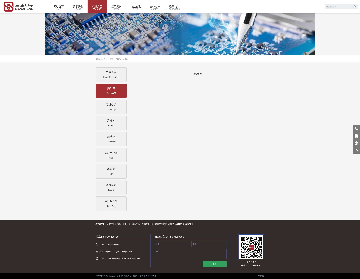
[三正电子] (24, 6)
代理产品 (97, 7)
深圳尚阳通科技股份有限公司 (181, 223)
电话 (194, 244)
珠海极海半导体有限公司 (143, 223)
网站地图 (261, 276)
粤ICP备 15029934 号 (147, 276)
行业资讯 (136, 7)
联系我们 (174, 7)
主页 (111, 59)
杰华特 (125, 59)
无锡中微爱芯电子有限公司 (118, 223)
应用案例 (116, 7)
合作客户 (155, 7)
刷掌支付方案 (161, 223)
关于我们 (78, 7)
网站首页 (59, 7)
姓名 (158, 244)
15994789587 (356, 128)
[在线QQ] (356, 136)
